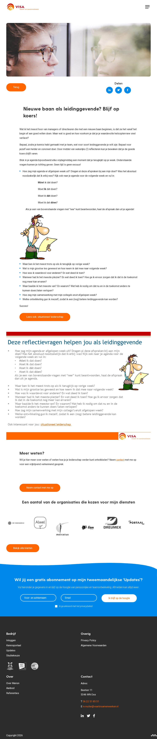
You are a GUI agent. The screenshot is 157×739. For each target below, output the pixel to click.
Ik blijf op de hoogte (119, 598)
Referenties (12, 693)
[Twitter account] (88, 716)
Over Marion (12, 683)
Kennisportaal (13, 645)
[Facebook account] (94, 716)
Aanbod (10, 688)
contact (120, 459)
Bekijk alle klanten (22, 548)
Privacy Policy (88, 640)
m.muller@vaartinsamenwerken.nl (100, 706)
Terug (16, 87)
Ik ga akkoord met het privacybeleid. (76, 606)
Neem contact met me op (39, 487)
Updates (10, 650)
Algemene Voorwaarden (93, 645)
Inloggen (11, 640)
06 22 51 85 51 (91, 701)
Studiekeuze (13, 655)
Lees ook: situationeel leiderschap (44, 316)
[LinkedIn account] (82, 716)
